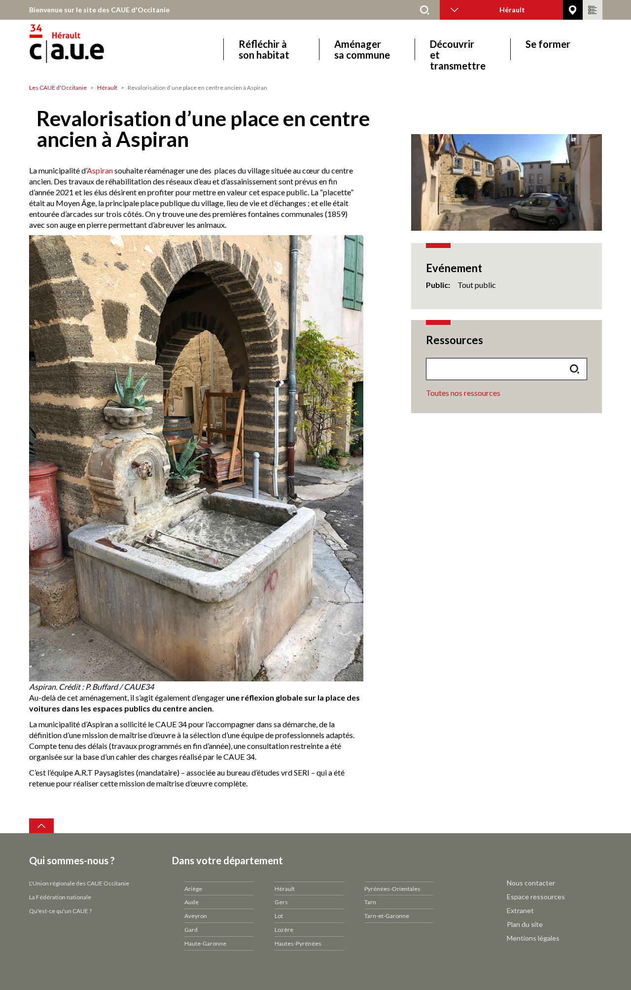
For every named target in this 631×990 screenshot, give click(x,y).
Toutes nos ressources (463, 392)
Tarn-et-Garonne (386, 915)
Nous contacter (531, 883)
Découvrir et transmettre (458, 49)
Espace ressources (536, 896)
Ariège (193, 888)
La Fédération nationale (60, 897)
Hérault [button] (512, 9)
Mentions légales (533, 938)
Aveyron (195, 915)
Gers (281, 902)
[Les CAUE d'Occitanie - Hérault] (94, 49)
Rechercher (425, 10)
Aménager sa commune (362, 49)
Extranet (520, 910)
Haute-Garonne (205, 943)
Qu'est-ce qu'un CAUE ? (60, 911)
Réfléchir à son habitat (264, 49)
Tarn (370, 902)
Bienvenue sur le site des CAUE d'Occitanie (99, 9)
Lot (279, 915)
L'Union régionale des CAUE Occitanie (79, 883)
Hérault (107, 87)
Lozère (284, 929)
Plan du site (525, 924)
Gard (191, 929)
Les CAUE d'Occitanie (58, 87)
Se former (548, 44)
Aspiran (100, 170)
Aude (191, 902)
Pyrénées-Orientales (392, 888)
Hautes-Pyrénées (298, 943)
